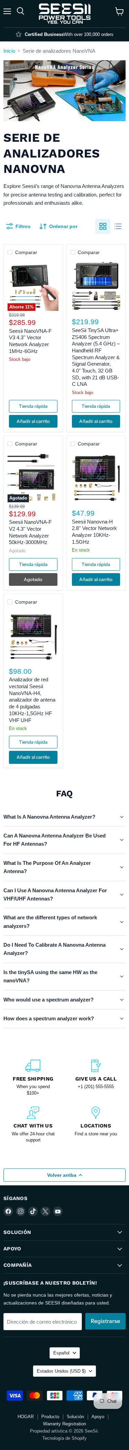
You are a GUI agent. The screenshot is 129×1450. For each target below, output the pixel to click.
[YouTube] (58, 1211)
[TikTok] (33, 1211)
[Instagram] (20, 1211)
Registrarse (105, 1321)
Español (61, 1353)
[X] (45, 1211)
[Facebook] (8, 1211)
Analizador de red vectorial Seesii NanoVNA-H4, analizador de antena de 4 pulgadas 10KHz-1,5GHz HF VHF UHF (32, 700)
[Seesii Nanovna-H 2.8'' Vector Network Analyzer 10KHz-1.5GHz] (96, 477)
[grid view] (102, 226)
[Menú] (7, 11)
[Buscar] (20, 11)
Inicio (9, 51)
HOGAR (26, 1416)
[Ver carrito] (119, 11)
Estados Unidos (61, 1371)
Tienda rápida (33, 406)
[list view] (118, 226)
